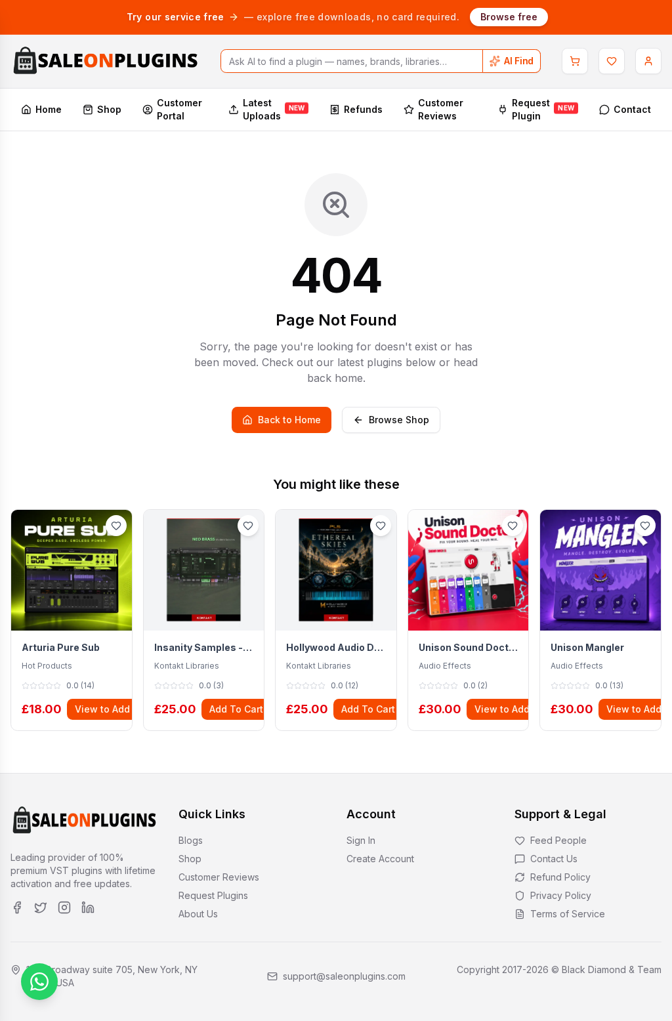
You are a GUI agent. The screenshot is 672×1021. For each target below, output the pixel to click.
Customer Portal (179, 109)
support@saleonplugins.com (344, 976)
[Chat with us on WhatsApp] (39, 981)
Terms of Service (567, 913)
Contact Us (554, 858)
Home (48, 109)
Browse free (508, 16)
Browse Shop (399, 419)
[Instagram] (64, 907)
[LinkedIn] (87, 907)
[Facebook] (17, 907)
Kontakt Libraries (186, 666)
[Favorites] (611, 61)
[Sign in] (648, 61)
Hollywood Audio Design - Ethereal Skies (336, 647)
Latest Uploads (274, 109)
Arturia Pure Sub (61, 647)
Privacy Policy (560, 895)
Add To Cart (236, 709)
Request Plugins (213, 895)
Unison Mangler (587, 647)
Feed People (558, 840)
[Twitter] (40, 907)
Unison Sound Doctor (468, 647)
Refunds (363, 109)
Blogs (190, 840)
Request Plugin (543, 109)
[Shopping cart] (575, 61)
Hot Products (47, 666)
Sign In (360, 840)
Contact (632, 109)
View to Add (102, 709)
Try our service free (175, 16)
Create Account (380, 858)
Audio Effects (445, 666)
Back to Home (289, 419)
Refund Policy (560, 877)
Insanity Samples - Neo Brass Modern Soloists (204, 647)
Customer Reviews (440, 109)
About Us (198, 913)
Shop (109, 109)
